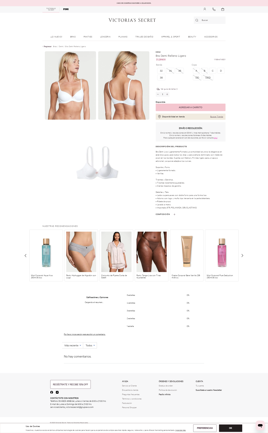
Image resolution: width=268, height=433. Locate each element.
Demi (61, 46)
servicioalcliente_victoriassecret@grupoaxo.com (72, 407)
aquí (215, 138)
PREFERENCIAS (205, 428)
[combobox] (210, 20)
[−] (158, 94)
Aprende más (180, 430)
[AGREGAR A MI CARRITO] (191, 107)
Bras (55, 46)
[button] (196, 70)
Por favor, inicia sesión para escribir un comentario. (84, 334)
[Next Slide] (242, 255)
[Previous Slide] (25, 255)
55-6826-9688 (64, 401)
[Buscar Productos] (197, 20)
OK (230, 428)
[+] (167, 94)
